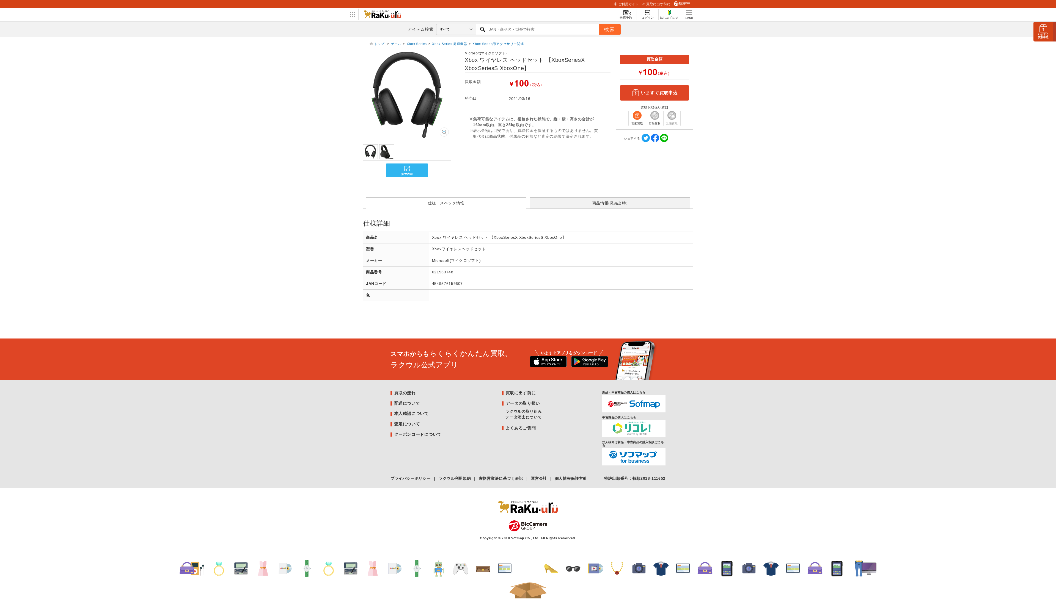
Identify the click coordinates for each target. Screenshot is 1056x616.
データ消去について (523, 417)
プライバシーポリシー (411, 478)
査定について (407, 423)
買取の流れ (405, 392)
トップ (380, 44)
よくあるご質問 (521, 428)
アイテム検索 (420, 29)
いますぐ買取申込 (659, 92)
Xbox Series (417, 44)
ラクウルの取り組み (523, 411)
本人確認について (411, 413)
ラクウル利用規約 (455, 478)
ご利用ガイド (628, 4)
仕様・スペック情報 (446, 203)
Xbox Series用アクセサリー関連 (498, 44)
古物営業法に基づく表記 (501, 478)
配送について (407, 403)
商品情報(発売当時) (610, 203)
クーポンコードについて (418, 434)
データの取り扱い (523, 403)
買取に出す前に (658, 4)
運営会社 (539, 478)
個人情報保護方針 (571, 478)
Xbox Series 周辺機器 (449, 44)
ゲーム (396, 44)
